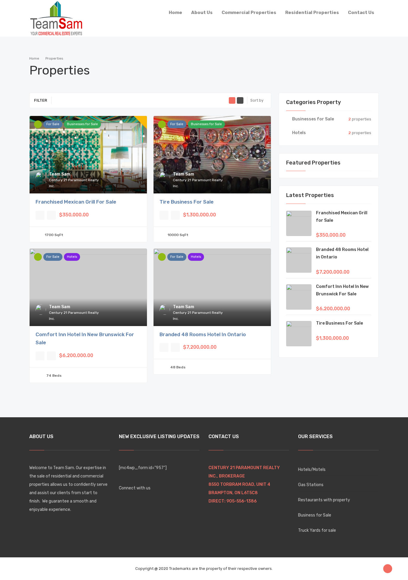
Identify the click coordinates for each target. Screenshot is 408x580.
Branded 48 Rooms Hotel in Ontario (202, 334)
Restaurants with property (324, 500)
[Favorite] (40, 215)
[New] (162, 124)
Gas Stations (310, 484)
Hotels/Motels (312, 469)
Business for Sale (314, 515)
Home (34, 58)
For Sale (52, 124)
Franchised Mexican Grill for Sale (76, 202)
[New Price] (38, 124)
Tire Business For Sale (186, 202)
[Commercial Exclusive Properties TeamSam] (56, 17)
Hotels (72, 257)
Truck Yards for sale (317, 530)
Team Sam (59, 174)
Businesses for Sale (82, 124)
